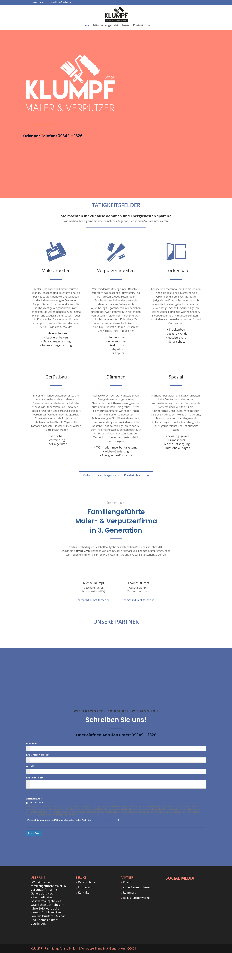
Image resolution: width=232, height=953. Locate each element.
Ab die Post (34, 833)
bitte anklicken (36, 802)
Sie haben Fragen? (116, 567)
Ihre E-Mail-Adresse (37, 754)
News (125, 25)
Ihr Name (31, 743)
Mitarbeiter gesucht (105, 25)
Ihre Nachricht (34, 777)
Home (85, 25)
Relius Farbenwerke (136, 898)
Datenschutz (34, 798)
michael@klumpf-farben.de (94, 600)
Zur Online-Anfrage (43, 124)
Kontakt (138, 25)
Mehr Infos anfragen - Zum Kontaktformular (116, 475)
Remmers (129, 892)
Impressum (85, 887)
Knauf (127, 882)
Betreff (30, 766)
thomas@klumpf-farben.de (138, 600)
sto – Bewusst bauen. (137, 887)
